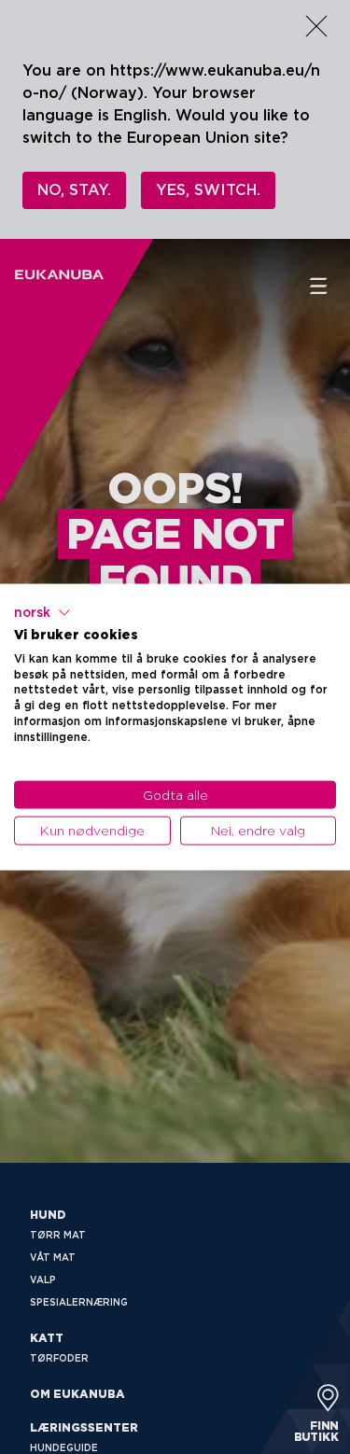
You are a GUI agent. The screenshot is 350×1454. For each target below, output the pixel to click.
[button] (42, 613)
